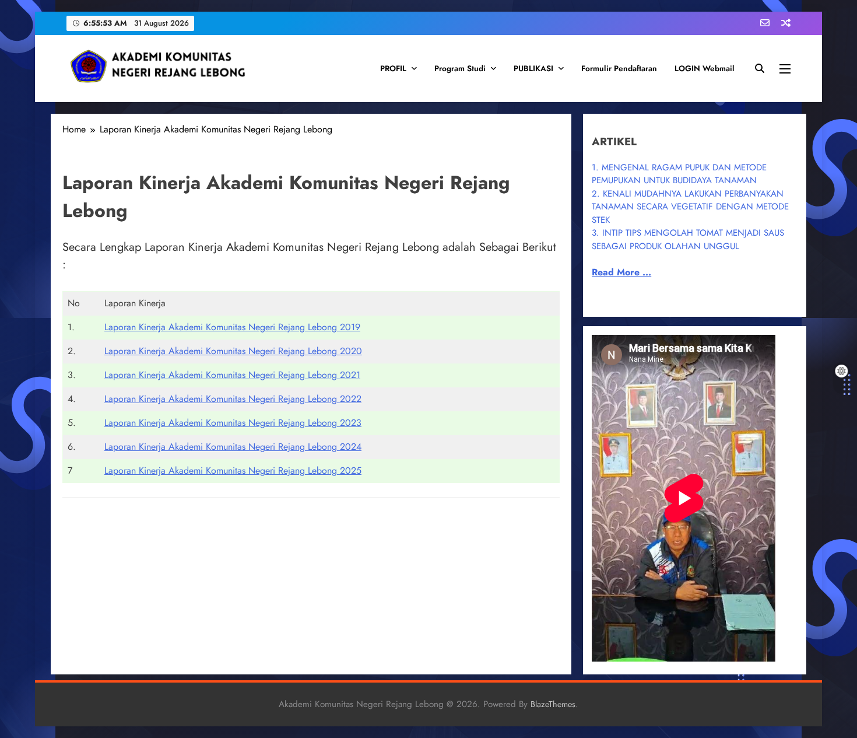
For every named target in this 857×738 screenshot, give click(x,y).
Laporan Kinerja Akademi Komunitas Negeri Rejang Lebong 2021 (232, 375)
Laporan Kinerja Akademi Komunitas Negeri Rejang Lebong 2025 (232, 470)
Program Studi (460, 68)
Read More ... (621, 272)
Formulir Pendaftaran (619, 68)
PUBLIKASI (533, 68)
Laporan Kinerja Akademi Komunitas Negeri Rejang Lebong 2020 (233, 351)
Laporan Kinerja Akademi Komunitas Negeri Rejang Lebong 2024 (232, 446)
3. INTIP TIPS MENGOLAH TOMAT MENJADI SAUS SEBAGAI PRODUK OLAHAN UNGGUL (688, 239)
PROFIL (393, 68)
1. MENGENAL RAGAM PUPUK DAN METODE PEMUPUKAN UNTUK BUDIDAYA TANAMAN (679, 174)
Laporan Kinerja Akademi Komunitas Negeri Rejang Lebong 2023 (232, 422)
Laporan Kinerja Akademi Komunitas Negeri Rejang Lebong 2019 (232, 327)
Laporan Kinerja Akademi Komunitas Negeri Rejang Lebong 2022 (232, 398)
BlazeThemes (553, 704)
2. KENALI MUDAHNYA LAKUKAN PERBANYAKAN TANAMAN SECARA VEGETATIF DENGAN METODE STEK (690, 206)
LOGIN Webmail (705, 68)
